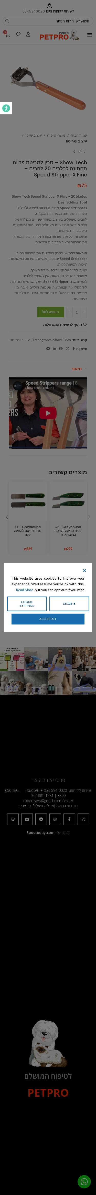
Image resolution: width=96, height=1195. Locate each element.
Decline (69, 604)
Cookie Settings (27, 603)
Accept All (48, 619)
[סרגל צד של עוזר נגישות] (6, 108)
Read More (24, 590)
